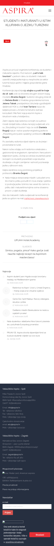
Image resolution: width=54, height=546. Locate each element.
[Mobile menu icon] (49, 10)
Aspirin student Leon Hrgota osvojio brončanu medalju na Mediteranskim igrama (26, 278)
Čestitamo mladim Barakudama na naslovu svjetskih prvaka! (31, 311)
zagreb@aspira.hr (15, 454)
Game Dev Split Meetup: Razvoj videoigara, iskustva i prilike (31, 300)
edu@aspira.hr (14, 424)
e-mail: (5, 502)
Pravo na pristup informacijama (16, 489)
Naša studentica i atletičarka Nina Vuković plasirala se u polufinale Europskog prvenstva (28, 323)
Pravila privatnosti (10, 485)
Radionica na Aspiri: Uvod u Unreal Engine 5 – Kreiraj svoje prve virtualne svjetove (31, 289)
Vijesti (7, 41)
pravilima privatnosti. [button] (15, 542)
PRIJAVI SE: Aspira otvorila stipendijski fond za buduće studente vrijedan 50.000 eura (26, 334)
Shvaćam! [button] (40, 535)
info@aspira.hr (14, 408)
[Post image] (4, 277)
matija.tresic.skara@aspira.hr (36, 198)
